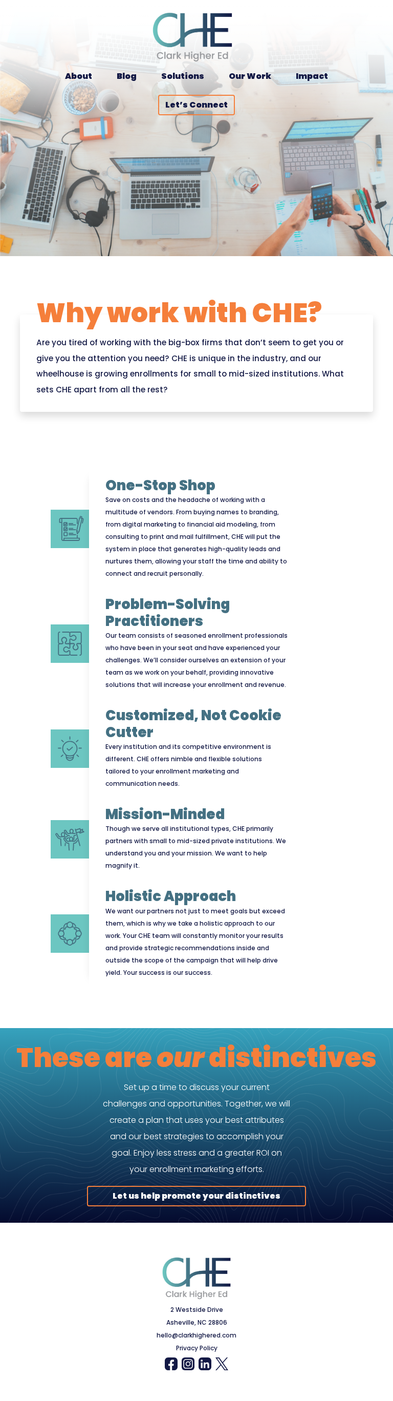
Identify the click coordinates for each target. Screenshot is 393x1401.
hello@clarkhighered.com (196, 1335)
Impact (312, 76)
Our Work (250, 76)
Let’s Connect (196, 105)
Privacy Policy (196, 1348)
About (78, 76)
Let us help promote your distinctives (196, 1196)
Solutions (182, 76)
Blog (127, 76)
